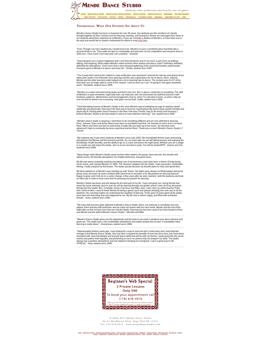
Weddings (142, 332)
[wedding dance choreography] (169, 14)
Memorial (122, 334)
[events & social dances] (155, 14)
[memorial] (159, 19)
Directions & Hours (88, 332)
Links (143, 334)
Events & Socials (133, 332)
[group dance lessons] (140, 14)
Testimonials (103, 334)
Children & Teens (113, 334)
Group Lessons (121, 332)
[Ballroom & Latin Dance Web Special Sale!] (130, 310)
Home (80, 332)
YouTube (149, 334)
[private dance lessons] (119, 14)
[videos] (121, 19)
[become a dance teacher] (182, 14)
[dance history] (103, 19)
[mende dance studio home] (78, 14)
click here (142, 40)
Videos (95, 334)
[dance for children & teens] (146, 19)
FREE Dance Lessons (133, 334)
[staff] (83, 19)
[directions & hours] (96, 14)
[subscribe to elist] (172, 19)
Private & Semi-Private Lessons (105, 332)
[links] (186, 19)
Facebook (156, 334)
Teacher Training (152, 332)
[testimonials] (131, 19)
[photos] (113, 19)
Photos (180, 332)
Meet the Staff (163, 332)
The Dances (172, 332)
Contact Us (164, 334)
